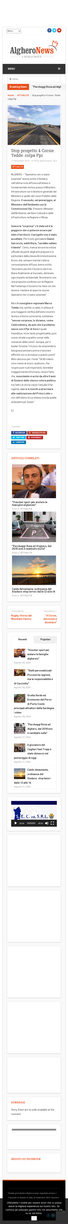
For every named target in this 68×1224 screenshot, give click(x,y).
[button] (34, 814)
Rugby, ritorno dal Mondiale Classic (21, 617)
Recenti (22, 639)
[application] (34, 814)
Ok (34, 1218)
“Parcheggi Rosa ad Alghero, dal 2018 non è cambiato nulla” (32, 547)
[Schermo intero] (52, 823)
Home (11, 95)
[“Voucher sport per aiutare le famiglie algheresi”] (34, 481)
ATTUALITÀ (23, 95)
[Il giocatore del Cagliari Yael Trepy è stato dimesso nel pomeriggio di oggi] (19, 747)
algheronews (45, 161)
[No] (63, 1211)
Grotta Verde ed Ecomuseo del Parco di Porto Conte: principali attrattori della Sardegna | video (34, 704)
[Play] (15, 823)
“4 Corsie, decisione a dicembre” (50, 619)
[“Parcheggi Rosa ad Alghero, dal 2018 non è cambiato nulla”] (34, 526)
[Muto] (46, 823)
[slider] (31, 823)
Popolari (45, 639)
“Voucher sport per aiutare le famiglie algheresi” (29, 503)
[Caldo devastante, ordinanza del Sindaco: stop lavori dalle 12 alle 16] (34, 570)
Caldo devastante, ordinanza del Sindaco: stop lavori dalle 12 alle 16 (33, 590)
